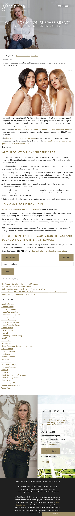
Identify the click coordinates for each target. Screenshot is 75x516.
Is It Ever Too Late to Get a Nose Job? (16, 286)
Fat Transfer (6, 343)
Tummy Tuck (6, 388)
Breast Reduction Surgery (11, 325)
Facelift (4, 338)
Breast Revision (7, 327)
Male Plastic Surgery (9, 364)
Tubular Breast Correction (11, 385)
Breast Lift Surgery (8, 320)
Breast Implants (7, 317)
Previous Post (10, 257)
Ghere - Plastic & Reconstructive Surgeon (13, 6)
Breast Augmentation (23, 56)
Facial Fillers (6, 341)
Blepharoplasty (7, 306)
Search (7, 271)
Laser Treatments (8, 356)
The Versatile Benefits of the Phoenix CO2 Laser (19, 284)
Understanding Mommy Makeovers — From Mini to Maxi (23, 289)
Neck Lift (4, 369)
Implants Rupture (8, 351)
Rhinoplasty (6, 380)
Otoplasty (5, 372)
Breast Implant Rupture (10, 314)
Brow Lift (4, 333)
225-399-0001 (52, 444)
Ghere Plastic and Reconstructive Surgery (17, 346)
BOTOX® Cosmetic (8, 309)
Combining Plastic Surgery (11, 335)
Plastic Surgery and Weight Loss (13, 375)
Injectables (5, 354)
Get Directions (50, 451)
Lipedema (5, 359)
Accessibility (53, 487)
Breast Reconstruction (10, 322)
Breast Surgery (7, 330)
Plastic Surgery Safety (9, 377)
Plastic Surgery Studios (34, 487)
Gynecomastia (7, 348)
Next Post (66, 257)
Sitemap (45, 487)
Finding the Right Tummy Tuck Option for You (18, 294)
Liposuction (34, 56)
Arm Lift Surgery (7, 304)
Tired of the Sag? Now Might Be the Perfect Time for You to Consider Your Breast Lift (34, 292)
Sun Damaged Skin (9, 383)
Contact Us (57, 514)
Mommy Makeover (8, 367)
